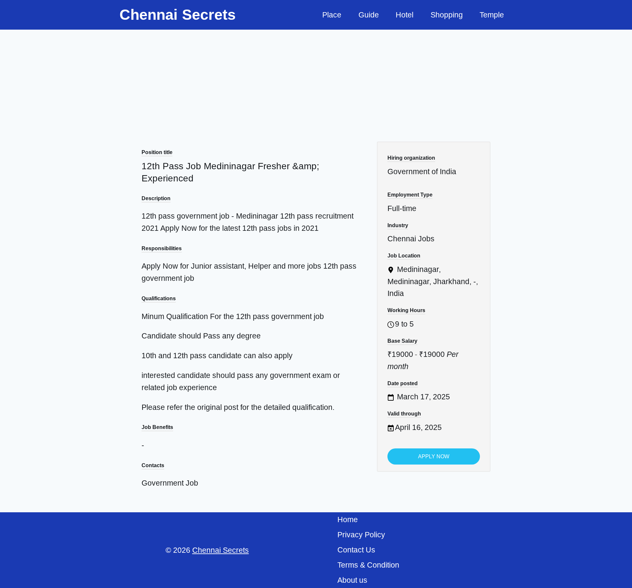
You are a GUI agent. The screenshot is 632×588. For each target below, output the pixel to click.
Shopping (447, 15)
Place (331, 15)
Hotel (404, 15)
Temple (492, 15)
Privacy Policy (361, 534)
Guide (368, 15)
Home (347, 519)
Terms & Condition (368, 565)
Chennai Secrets (220, 550)
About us (352, 580)
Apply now (433, 456)
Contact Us (356, 550)
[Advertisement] (316, 79)
